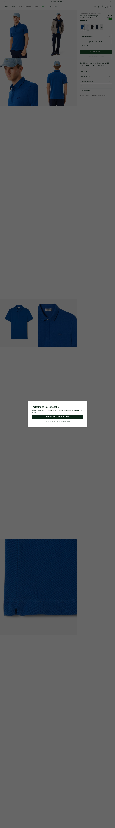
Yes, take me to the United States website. (57, 416)
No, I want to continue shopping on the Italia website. (57, 421)
